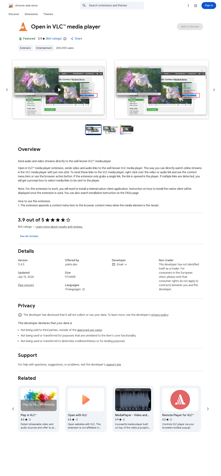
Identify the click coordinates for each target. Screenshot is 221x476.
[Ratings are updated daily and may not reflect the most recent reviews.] (64, 38)
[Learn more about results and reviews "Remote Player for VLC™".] (171, 419)
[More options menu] (188, 5)
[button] (195, 5)
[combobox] (116, 5)
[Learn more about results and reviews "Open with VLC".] (77, 419)
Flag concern (26, 285)
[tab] (14, 14)
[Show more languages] (83, 289)
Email (120, 264)
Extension (25, 48)
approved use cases (89, 330)
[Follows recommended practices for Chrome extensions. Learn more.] (20, 39)
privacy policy (159, 315)
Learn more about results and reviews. (59, 227)
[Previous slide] (6, 89)
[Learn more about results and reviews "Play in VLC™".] (30, 419)
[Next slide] (214, 89)
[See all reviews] (29, 236)
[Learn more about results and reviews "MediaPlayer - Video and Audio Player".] (124, 419)
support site (113, 364)
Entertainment (44, 48)
